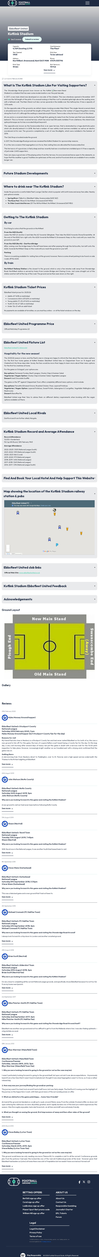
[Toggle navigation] (87, 3)
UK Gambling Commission (46, 1241)
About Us (60, 1198)
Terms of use (36, 1236)
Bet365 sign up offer (32, 1198)
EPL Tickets (61, 1213)
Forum (59, 1217)
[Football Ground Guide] (19, 3)
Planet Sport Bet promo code (36, 1209)
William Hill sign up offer (34, 1213)
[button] (9, 687)
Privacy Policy (36, 1232)
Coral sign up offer (31, 1202)
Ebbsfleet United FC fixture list (15, 348)
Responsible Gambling (66, 1206)
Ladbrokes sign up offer (34, 1206)
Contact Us (61, 1202)
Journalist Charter (64, 1209)
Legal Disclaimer (37, 1229)
